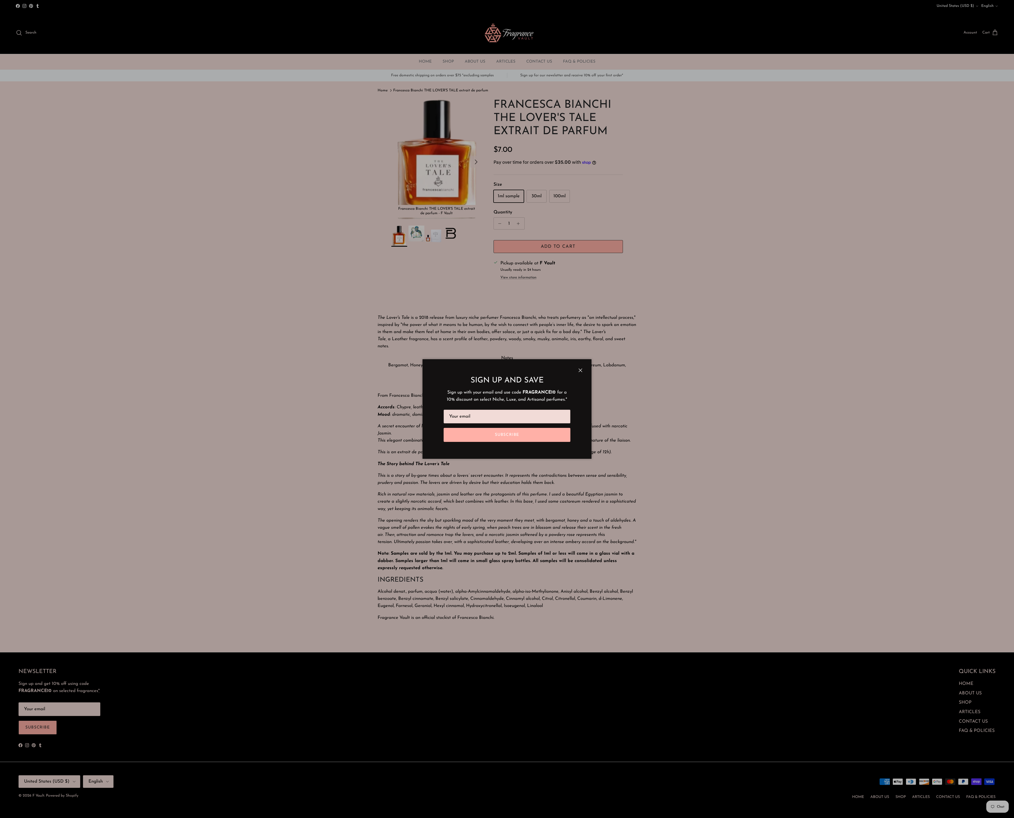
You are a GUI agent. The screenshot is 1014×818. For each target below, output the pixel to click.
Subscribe (507, 435)
